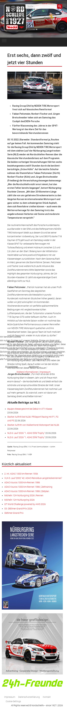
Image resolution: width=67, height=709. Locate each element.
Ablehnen (34, 366)
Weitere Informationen (27, 372)
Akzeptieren (11, 366)
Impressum (45, 372)
